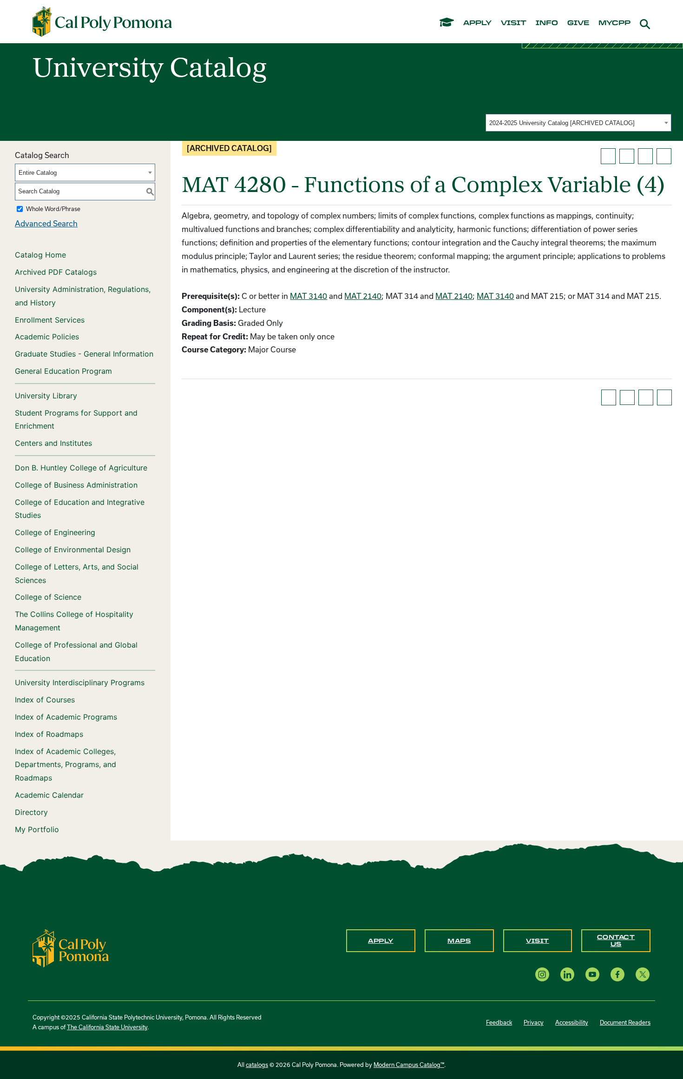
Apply (381, 941)
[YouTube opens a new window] (592, 974)
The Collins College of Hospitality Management (74, 620)
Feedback (499, 1022)
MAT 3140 (308, 295)
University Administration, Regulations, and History (83, 296)
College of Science (48, 597)
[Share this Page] (626, 156)
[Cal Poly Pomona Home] (102, 22)
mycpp (614, 23)
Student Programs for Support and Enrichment (76, 419)
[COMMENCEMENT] (447, 21)
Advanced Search (46, 223)
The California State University (107, 1027)
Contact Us (616, 940)
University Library (46, 395)
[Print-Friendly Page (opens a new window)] (645, 156)
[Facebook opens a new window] (617, 974)
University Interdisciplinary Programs (79, 682)
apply (477, 23)
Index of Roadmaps (49, 734)
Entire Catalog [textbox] (38, 172)
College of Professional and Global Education (76, 651)
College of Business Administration (76, 485)
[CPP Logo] (71, 947)
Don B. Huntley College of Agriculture (81, 467)
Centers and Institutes (53, 443)
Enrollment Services (50, 319)
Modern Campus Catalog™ (409, 1064)
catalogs (257, 1064)
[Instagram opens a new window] (542, 974)
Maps (459, 941)
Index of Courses (45, 699)
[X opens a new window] (642, 974)
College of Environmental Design (73, 549)
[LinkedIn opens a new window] (567, 974)
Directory (31, 812)
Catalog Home (40, 254)
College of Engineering (55, 532)
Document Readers (625, 1022)
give (578, 23)
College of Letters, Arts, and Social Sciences (76, 573)
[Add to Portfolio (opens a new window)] (608, 156)
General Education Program (63, 371)
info (547, 23)
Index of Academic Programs (66, 717)
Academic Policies (47, 336)
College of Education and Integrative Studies (79, 508)
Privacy (534, 1022)
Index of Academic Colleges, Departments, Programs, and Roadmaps (65, 765)
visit (513, 23)
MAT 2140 (362, 295)
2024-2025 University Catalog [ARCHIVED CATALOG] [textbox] (562, 122)
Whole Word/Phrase (53, 208)
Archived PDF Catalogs (56, 272)
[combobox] (578, 123)
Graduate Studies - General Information (84, 353)
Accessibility (571, 1022)
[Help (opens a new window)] (664, 156)
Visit (537, 941)
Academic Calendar (49, 795)
